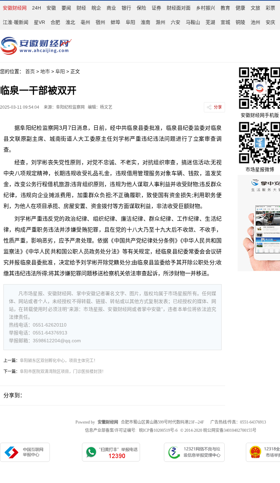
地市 (45, 71)
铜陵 (240, 22)
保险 (141, 8)
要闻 (66, 8)
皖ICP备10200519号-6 (158, 430)
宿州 (100, 22)
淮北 (70, 22)
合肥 (55, 22)
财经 (81, 8)
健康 (240, 8)
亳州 (85, 22)
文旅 (255, 8)
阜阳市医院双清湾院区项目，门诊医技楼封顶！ (63, 371)
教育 (225, 8)
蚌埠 (115, 22)
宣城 (225, 22)
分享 (218, 107)
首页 (30, 71)
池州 (255, 22)
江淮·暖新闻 (15, 22)
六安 (175, 22)
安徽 (51, 8)
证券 (156, 8)
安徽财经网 (15, 8)
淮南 (145, 22)
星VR (39, 22)
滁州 (160, 22)
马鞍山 (193, 22)
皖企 (96, 8)
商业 (111, 8)
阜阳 (130, 22)
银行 (126, 8)
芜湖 (210, 22)
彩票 (270, 8)
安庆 (270, 22)
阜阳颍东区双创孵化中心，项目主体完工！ (59, 360)
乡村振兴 (205, 8)
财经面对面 (179, 8)
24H (36, 8)
